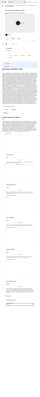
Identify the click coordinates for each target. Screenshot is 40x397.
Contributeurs (29, 55)
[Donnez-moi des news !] (6, 44)
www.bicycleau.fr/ (6, 113)
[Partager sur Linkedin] (16, 44)
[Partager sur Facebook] (10, 44)
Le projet (10, 55)
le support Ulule (10, 6)
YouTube (14, 109)
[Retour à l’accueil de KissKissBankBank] (5, 2)
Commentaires (22, 55)
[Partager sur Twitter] (13, 44)
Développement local (9, 50)
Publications (16, 55)
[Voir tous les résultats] (24, 2)
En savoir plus (7, 66)
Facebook (6, 109)
